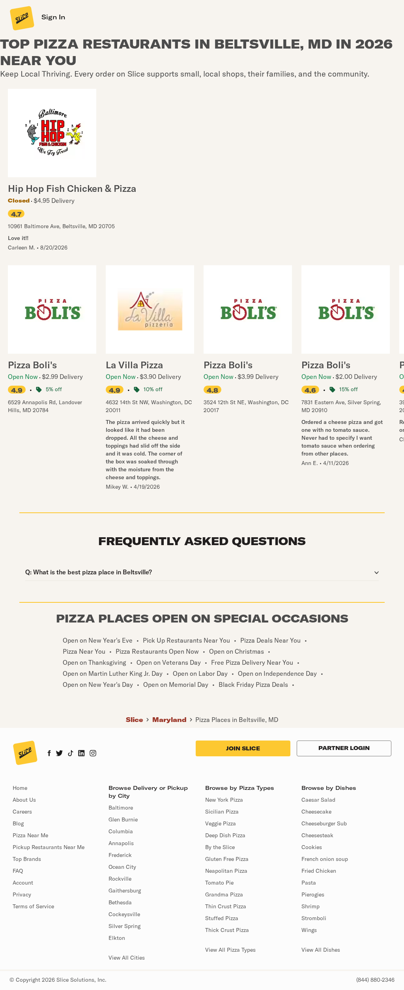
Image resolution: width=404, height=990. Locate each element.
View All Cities (126, 957)
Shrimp (310, 906)
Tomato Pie (219, 882)
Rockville (119, 878)
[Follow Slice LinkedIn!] (81, 754)
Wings (309, 930)
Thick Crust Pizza (227, 930)
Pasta (308, 882)
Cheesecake (316, 811)
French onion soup (324, 858)
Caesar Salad (318, 799)
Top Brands (27, 858)
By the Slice (220, 847)
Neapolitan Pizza (226, 870)
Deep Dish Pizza (225, 835)
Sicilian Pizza (222, 811)
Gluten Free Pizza (227, 858)
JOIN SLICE (243, 748)
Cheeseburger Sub (324, 823)
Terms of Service (33, 906)
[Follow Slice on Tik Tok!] (70, 754)
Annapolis (121, 843)
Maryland (169, 720)
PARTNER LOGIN (344, 748)
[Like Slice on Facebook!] (49, 754)
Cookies (311, 847)
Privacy (22, 894)
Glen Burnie (123, 819)
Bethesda (120, 902)
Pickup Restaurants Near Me (48, 847)
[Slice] (21, 18)
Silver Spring (124, 926)
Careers (22, 811)
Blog (18, 823)
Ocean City (122, 866)
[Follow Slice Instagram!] (93, 754)
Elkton (116, 937)
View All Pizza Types (230, 949)
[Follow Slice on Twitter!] (59, 754)
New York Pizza (224, 799)
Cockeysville (124, 914)
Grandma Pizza (224, 894)
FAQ (18, 870)
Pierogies (312, 894)
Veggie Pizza (220, 823)
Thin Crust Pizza (225, 906)
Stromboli (313, 918)
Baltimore (120, 807)
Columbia (120, 831)
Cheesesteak (317, 835)
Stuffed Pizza (221, 918)
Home (20, 787)
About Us (24, 799)
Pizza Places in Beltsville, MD (236, 720)
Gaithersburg (124, 890)
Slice (134, 720)
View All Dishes (320, 949)
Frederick (120, 855)
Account (23, 882)
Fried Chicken (318, 870)
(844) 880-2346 (375, 979)
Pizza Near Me (30, 835)
